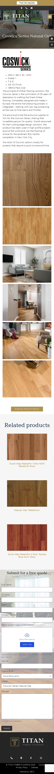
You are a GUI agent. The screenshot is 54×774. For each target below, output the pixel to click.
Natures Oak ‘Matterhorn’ (27, 510)
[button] (50, 16)
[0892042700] (12, 758)
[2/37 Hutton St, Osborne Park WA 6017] (22, 8)
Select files (27, 644)
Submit (7, 728)
